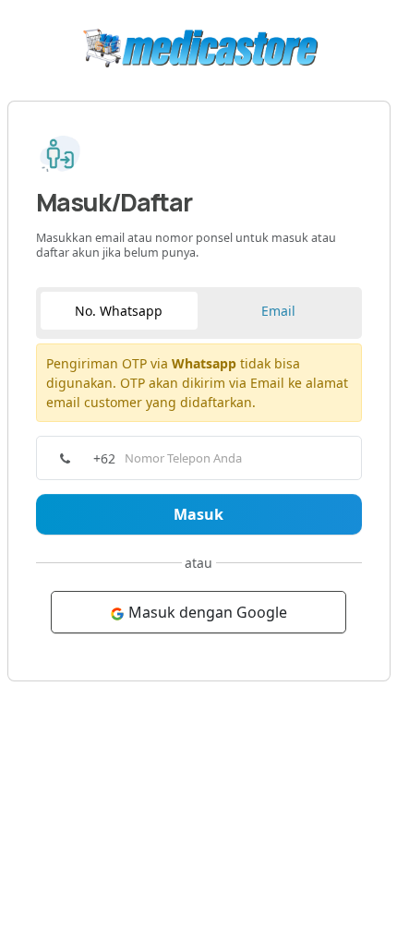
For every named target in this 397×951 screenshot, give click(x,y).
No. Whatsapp (118, 310)
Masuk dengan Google (206, 612)
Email (278, 310)
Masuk (198, 514)
